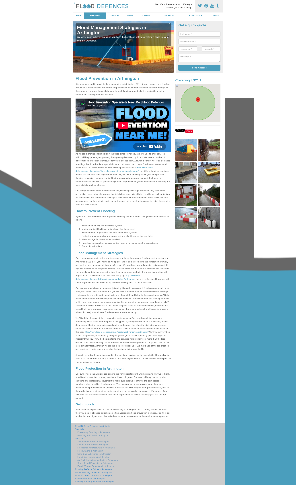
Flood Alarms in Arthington (90, 451)
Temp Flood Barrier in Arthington (93, 441)
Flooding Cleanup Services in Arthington (94, 481)
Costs (130, 16)
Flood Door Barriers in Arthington (93, 457)
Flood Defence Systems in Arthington (93, 426)
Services (115, 16)
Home (78, 16)
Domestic (146, 16)
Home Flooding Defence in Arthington (93, 472)
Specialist (95, 16)
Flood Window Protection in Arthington (96, 466)
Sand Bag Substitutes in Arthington (94, 454)
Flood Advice (195, 16)
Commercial (169, 16)
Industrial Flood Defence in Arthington (93, 475)
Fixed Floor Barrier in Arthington (93, 444)
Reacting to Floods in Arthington (93, 435)
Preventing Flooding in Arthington (93, 432)
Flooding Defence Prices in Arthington (93, 469)
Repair (216, 16)
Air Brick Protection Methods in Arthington (97, 460)
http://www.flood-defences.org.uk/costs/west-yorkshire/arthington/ (117, 332)
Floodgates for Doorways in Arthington (96, 447)
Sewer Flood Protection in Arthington (95, 463)
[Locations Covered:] (74, 3)
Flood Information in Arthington (90, 478)
